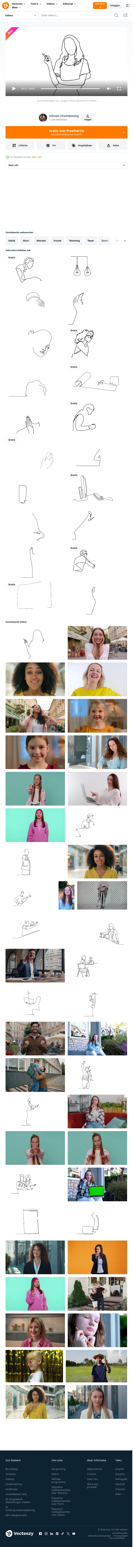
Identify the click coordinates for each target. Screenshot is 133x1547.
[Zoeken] (116, 15)
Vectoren (17, 3)
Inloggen (115, 5)
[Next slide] (119, 239)
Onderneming (14, 1482)
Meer (15, 7)
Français (118, 1487)
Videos (51, 3)
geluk (11, 239)
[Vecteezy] (5, 5)
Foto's (34, 3)
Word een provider (92, 1484)
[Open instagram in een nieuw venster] (46, 1532)
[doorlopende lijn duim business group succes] (35, 487)
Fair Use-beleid (114, 1536)
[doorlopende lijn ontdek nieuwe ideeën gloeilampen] (35, 379)
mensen (41, 239)
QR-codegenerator (16, 1513)
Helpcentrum (94, 1467)
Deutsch (117, 1482)
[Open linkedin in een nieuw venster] (51, 1532)
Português (119, 1477)
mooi (26, 239)
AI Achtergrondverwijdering (20, 1507)
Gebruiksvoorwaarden (96, 1534)
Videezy (10, 1477)
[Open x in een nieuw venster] (68, 1532)
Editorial (68, 3)
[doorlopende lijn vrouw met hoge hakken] (97, 524)
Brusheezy (12, 1467)
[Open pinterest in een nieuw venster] (57, 1532)
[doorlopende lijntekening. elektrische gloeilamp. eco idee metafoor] (97, 270)
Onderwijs (11, 1487)
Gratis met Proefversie (66, 132)
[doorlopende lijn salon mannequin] (35, 306)
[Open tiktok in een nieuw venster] (62, 1532)
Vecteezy (11, 1472)
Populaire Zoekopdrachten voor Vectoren (61, 1488)
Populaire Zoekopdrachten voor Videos (61, 1510)
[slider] (70, 88)
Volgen (87, 119)
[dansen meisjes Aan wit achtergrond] (102, 894)
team (90, 239)
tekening (74, 239)
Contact (91, 1472)
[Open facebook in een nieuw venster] (40, 1532)
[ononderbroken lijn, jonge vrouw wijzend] (35, 641)
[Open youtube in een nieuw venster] (73, 1532)
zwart (104, 239)
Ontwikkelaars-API (16, 1492)
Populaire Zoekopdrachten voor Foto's (61, 1499)
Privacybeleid (118, 1534)
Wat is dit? (37, 157)
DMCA (55, 1472)
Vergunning (58, 1467)
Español (117, 1472)
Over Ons (92, 1477)
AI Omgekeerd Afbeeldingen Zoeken (18, 1499)
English (117, 1467)
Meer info (13, 163)
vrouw (57, 239)
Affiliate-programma (58, 1479)
